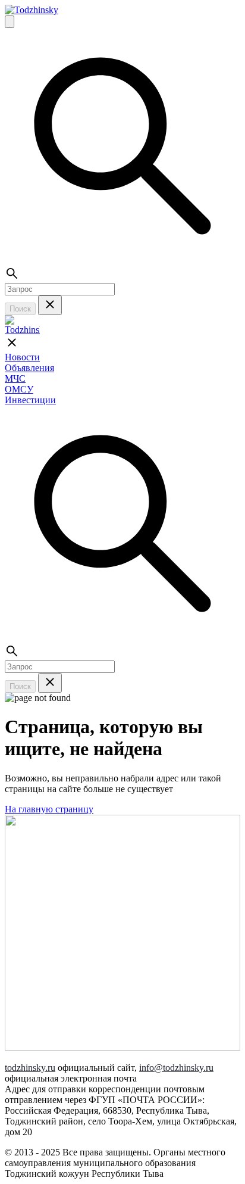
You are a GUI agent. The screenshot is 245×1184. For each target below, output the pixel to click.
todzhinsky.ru (30, 1068)
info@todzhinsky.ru (176, 1068)
